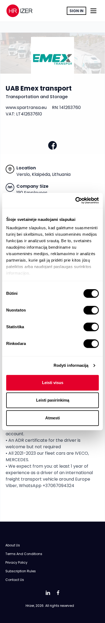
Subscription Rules (20, 571)
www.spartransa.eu (26, 107)
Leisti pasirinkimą (52, 400)
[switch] (91, 310)
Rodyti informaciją (71, 365)
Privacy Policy (16, 562)
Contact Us (14, 579)
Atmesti (52, 418)
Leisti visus (52, 382)
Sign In (76, 10)
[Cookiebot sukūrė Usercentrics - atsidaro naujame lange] (75, 200)
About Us (12, 545)
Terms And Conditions (23, 554)
